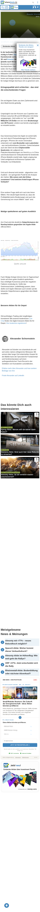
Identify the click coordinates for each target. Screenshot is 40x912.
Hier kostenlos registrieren (16, 323)
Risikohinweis (25, 757)
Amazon (10, 59)
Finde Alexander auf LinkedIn (13, 375)
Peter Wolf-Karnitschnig (25, 414)
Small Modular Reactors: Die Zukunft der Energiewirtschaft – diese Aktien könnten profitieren (17, 703)
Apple (15, 54)
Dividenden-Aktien (9, 46)
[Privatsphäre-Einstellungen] (6, 905)
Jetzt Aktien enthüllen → (20, 745)
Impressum (18, 757)
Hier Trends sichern (28, 70)
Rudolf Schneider (27, 436)
